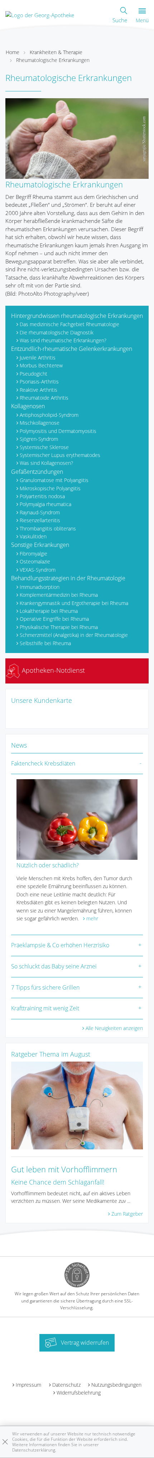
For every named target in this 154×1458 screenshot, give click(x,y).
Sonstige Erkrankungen (40, 545)
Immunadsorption (39, 586)
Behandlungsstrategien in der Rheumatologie (68, 578)
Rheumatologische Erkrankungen (53, 60)
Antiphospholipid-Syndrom (49, 414)
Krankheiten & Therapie (56, 52)
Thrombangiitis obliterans (48, 528)
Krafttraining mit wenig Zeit (45, 1008)
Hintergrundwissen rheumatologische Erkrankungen (77, 316)
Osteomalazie (35, 561)
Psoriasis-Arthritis (39, 381)
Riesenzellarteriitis (40, 520)
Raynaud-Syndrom (40, 512)
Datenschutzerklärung (33, 1450)
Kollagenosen (28, 406)
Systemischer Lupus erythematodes (60, 455)
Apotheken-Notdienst (52, 670)
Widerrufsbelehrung (79, 1392)
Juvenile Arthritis (38, 357)
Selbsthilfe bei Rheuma (45, 643)
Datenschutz (66, 1384)
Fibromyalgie (33, 553)
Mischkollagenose (39, 422)
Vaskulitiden (33, 536)
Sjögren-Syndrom (39, 438)
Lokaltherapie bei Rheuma (49, 611)
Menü (142, 20)
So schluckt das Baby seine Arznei (54, 966)
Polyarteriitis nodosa (42, 496)
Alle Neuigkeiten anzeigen (114, 1028)
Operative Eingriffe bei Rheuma (54, 618)
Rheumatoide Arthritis (44, 397)
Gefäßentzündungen (37, 472)
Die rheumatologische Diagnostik (56, 332)
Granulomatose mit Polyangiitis (54, 480)
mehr (92, 918)
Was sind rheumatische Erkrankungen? (63, 340)
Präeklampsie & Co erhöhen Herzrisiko (60, 945)
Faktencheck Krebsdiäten (43, 763)
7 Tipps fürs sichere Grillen (45, 987)
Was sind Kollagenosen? (46, 462)
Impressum (28, 1384)
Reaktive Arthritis (38, 389)
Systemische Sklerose (44, 447)
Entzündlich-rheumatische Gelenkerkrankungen (71, 349)
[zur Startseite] (39, 14)
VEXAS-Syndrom (38, 569)
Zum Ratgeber (127, 1213)
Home (12, 52)
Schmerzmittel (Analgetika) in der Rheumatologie (74, 635)
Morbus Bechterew (41, 365)
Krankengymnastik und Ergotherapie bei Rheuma (74, 603)
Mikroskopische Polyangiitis (50, 488)
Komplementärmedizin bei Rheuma (59, 594)
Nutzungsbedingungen (116, 1384)
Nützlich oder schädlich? (47, 865)
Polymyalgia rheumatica (45, 504)
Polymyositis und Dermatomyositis (58, 431)
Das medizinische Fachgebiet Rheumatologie (69, 324)
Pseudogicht (33, 373)
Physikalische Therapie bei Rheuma (59, 627)
